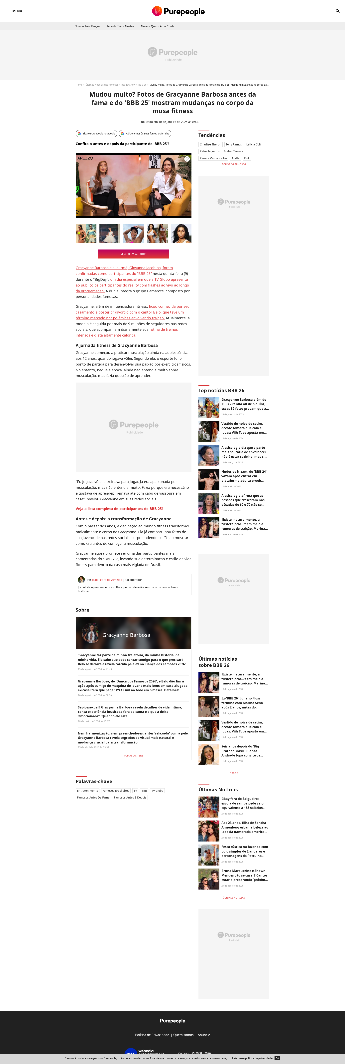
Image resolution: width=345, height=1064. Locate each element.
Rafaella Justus (210, 151)
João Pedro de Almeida (107, 580)
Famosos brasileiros (116, 790)
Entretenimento (87, 790)
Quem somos (183, 1035)
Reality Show (128, 84)
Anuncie (204, 1035)
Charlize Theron (210, 144)
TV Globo (157, 790)
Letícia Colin (254, 144)
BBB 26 (142, 84)
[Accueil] (178, 11)
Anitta (236, 158)
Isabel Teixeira (234, 151)
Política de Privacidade (152, 1035)
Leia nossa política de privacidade (252, 1058)
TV (135, 790)
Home (79, 84)
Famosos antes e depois (130, 797)
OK (277, 1058)
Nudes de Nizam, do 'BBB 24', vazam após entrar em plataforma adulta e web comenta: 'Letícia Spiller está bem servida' (244, 480)
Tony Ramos (234, 144)
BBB (144, 790)
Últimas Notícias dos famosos (101, 84)
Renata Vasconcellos (213, 158)
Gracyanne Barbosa (92, 267)
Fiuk (247, 158)
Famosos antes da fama (93, 797)
